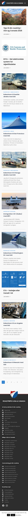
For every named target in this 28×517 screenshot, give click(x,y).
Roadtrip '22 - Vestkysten (9, 320)
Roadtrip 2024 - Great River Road (10, 170)
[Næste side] (21, 382)
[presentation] (14, 17)
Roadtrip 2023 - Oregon (8, 131)
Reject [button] (12, 515)
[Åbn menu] (25, 3)
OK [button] (8, 515)
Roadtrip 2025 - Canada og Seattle (11, 92)
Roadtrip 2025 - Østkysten (9, 211)
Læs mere (6, 34)
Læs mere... (18, 515)
